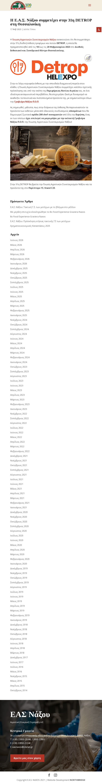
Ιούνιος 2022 (16, 432)
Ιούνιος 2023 (16, 385)
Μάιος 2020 (16, 545)
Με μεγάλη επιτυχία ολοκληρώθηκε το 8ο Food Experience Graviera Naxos (47, 211)
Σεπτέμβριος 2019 (19, 582)
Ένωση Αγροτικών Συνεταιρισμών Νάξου (34, 39)
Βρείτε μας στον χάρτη (27, 758)
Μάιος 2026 (16, 244)
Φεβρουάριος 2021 (19, 502)
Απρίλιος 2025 (17, 301)
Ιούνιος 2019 (16, 596)
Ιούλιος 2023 (16, 380)
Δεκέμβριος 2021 (19, 455)
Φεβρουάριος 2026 (19, 258)
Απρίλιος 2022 (17, 441)
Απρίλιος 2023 (17, 394)
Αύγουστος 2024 (18, 333)
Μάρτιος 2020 (17, 554)
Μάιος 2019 (16, 601)
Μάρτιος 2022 (17, 446)
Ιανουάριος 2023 (18, 409)
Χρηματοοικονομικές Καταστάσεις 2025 (30, 225)
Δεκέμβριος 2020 (19, 512)
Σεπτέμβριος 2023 (19, 371)
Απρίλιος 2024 (17, 348)
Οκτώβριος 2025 (18, 277)
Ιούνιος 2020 (16, 540)
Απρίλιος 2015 (17, 685)
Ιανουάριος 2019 (18, 620)
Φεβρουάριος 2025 (19, 310)
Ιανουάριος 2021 (18, 507)
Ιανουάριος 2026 (18, 263)
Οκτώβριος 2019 (18, 577)
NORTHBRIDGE (77, 780)
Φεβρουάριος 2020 (19, 559)
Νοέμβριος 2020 (18, 516)
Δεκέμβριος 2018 (19, 624)
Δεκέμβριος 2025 (19, 268)
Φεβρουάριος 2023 (19, 404)
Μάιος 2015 (16, 680)
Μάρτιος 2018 (17, 652)
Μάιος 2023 (16, 390)
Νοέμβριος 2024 (18, 319)
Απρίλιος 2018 (17, 648)
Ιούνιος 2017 (16, 662)
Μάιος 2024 (16, 343)
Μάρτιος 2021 (17, 498)
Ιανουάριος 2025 (18, 315)
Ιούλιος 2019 (16, 591)
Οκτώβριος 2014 (18, 690)
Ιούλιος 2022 (16, 427)
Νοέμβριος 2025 (18, 273)
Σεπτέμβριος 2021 (19, 469)
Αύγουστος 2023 (18, 376)
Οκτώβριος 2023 (18, 366)
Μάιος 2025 (16, 296)
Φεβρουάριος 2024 (19, 357)
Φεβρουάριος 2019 (19, 615)
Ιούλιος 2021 (16, 479)
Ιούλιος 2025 (16, 287)
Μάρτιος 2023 (17, 399)
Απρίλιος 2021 (17, 493)
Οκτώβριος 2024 (18, 324)
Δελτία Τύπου (29, 29)
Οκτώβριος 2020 (18, 521)
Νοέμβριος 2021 (18, 460)
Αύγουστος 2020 (18, 530)
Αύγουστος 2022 (18, 423)
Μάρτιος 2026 (17, 254)
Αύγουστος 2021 (18, 474)
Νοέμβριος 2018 (18, 629)
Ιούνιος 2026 (16, 240)
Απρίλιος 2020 (17, 549)
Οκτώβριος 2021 (18, 465)
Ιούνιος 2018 (16, 643)
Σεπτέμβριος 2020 (19, 526)
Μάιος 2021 (16, 488)
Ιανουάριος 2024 (18, 362)
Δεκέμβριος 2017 (19, 657)
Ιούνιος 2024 (16, 338)
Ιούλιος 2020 (16, 535)
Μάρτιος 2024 (17, 352)
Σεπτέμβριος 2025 (19, 282)
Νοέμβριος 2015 (18, 676)
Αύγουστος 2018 (18, 638)
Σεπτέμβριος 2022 (19, 418)
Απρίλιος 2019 (17, 605)
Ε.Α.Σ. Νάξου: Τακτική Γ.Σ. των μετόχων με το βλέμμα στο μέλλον (43, 207)
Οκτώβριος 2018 (18, 634)
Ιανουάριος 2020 (18, 563)
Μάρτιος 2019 (17, 610)
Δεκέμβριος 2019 (19, 568)
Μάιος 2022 (16, 437)
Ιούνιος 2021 (16, 484)
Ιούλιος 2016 (16, 666)
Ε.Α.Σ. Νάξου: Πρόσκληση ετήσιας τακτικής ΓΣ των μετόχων (40, 221)
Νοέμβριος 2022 (18, 413)
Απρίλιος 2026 (17, 249)
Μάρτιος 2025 (17, 305)
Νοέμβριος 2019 (18, 573)
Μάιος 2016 (16, 671)
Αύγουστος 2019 (18, 587)
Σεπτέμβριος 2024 (19, 329)
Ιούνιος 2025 (16, 291)
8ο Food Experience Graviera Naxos (28, 216)
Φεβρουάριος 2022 (19, 451)
